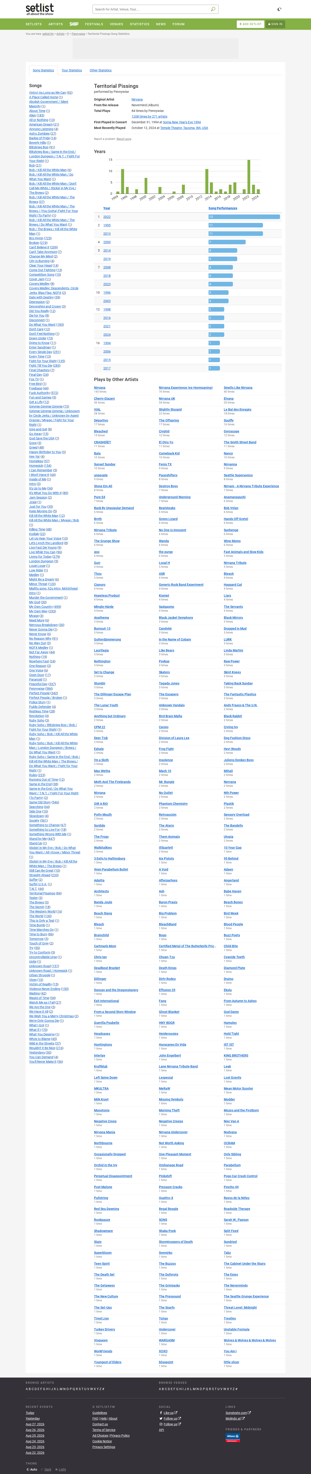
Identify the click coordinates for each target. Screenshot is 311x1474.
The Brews (36, 902)
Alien (32, 115)
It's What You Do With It (45, 493)
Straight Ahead (39, 875)
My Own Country (41, 606)
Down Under (37, 338)
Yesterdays (37, 1052)
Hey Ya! (34, 456)
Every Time (36, 356)
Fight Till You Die (40, 365)
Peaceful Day (38, 684)
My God (34, 602)
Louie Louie (37, 566)
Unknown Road (40, 966)
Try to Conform (39, 952)
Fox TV (34, 379)
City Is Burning (39, 261)
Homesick (36, 465)
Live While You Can (42, 552)
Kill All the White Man (43, 515)
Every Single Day (40, 352)
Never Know (37, 634)
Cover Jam (36, 279)
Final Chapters (39, 370)
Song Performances (223, 208)
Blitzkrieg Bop (38, 147)
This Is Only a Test (41, 920)
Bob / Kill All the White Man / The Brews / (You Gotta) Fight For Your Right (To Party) (53, 210)
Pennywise (36, 688)
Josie (33, 502)
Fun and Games (40, 397)
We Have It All (38, 1011)
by (149, 116)
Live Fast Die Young (43, 547)
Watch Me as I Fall (42, 1002)
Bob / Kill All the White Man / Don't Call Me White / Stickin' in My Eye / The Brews (52, 188)
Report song (124, 139)
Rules (33, 775)
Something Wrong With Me (47, 834)
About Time (37, 111)
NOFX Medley (38, 647)
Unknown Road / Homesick (48, 970)
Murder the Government (46, 597)
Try (31, 948)
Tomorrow (36, 939)
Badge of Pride (39, 138)
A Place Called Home (43, 97)
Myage (34, 616)
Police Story (37, 702)
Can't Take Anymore (43, 252)
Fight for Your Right (43, 361)
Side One (35, 811)
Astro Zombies (39, 133)
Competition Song (41, 274)
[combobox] (155, 9)
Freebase (35, 388)
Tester (33, 898)
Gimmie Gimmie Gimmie (46, 406)
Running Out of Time (43, 779)
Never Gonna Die (41, 629)
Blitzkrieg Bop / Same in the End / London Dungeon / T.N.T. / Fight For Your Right (54, 156)
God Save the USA (41, 438)
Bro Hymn (36, 238)
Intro (32, 484)
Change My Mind (41, 256)
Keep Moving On (40, 511)
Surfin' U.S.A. (38, 884)
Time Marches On (41, 929)
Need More (36, 620)
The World (36, 916)
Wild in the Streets (41, 1043)
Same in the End (40, 784)
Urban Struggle (39, 975)
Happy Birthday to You (45, 452)
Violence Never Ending (44, 989)
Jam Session (38, 497)
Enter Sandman (40, 347)
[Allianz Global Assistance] (233, 1437)
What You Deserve (42, 1034)
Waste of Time (39, 998)
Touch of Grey (39, 943)
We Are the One (40, 1007)
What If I (35, 1030)
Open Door (36, 675)
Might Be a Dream (41, 579)
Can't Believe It (39, 247)
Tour (72, 70)
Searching (36, 807)
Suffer (33, 879)
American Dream (41, 124)
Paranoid (35, 679)
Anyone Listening (41, 129)
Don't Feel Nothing (42, 334)
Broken (34, 243)
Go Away (35, 434)
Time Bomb (37, 925)
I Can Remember (40, 470)
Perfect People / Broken (45, 697)
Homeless (36, 461)
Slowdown (36, 816)
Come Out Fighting (42, 270)
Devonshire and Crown (45, 306)
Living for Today (40, 556)
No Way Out (37, 643)
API (161, 1430)
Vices (33, 980)
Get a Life (36, 402)
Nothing (35, 657)
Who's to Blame (39, 1039)
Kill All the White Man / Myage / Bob (54, 520)
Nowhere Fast (39, 661)
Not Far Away (38, 652)
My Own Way (38, 611)
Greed (33, 447)
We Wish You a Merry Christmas (51, 1016)
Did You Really (39, 311)
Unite (32, 961)
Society (34, 820)
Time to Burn (38, 934)
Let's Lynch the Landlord (46, 543)
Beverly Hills (37, 142)
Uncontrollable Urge (43, 957)
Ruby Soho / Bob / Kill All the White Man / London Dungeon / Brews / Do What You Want (53, 747)
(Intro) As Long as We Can (47, 92)
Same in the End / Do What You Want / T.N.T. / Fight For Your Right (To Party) (54, 793)
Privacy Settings (103, 1447)
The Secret (36, 907)
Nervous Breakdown (43, 625)
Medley (34, 575)
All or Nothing (38, 120)
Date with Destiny (41, 297)
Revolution (36, 716)
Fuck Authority (39, 393)
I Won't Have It (39, 475)
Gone (33, 443)
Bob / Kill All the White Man (48, 170)
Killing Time (37, 529)
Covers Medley (39, 283)
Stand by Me (38, 838)
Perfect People (39, 693)
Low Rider (36, 570)
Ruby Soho (36, 720)
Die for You (36, 315)
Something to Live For (44, 829)
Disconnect (37, 320)
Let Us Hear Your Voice (45, 538)
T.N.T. (33, 889)
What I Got (36, 1025)
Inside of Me (37, 479)
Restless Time (38, 711)
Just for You (37, 506)
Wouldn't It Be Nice (42, 1048)
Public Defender (40, 707)
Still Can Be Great (41, 870)
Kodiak (34, 534)
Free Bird (35, 384)
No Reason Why (40, 638)
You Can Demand (41, 1057)
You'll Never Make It (42, 1061)
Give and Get (38, 429)
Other (101, 70)
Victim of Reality (40, 984)
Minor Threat (38, 584)
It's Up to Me (37, 488)
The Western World (42, 911)
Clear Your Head (40, 265)
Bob (32, 165)
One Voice (36, 670)
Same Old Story (40, 802)
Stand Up (35, 843)
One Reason (37, 666)
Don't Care (36, 329)
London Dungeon (41, 561)
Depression (37, 302)
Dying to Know (39, 343)
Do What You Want (42, 324)
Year (106, 208)
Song (43, 70)
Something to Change (44, 825)
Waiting (34, 993)
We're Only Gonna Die (44, 1020)
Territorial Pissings (42, 893)
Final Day (35, 374)
